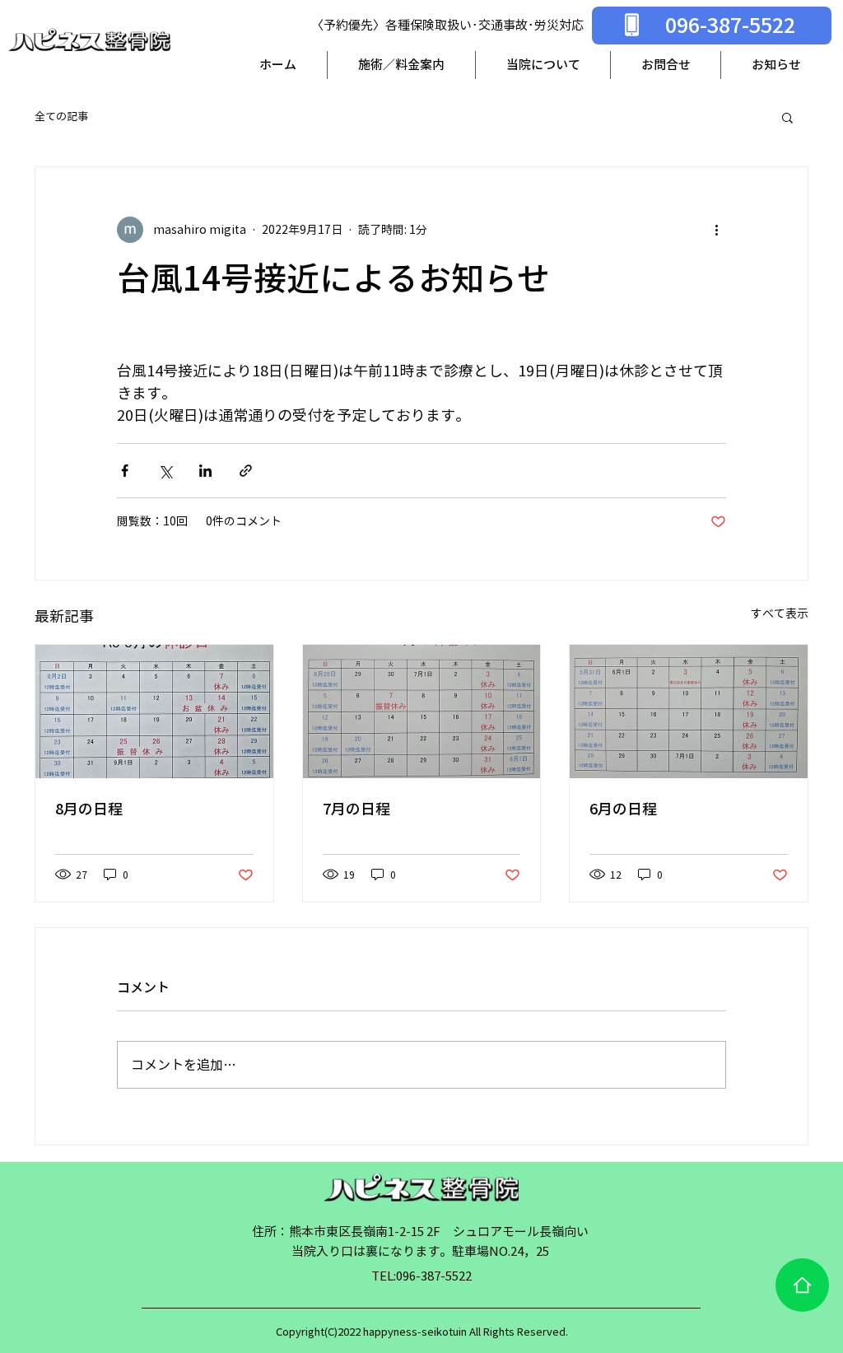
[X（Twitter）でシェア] (165, 470)
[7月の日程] (422, 711)
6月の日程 (623, 808)
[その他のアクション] (716, 230)
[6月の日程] (689, 711)
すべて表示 (779, 613)
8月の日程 (89, 808)
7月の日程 (356, 808)
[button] (787, 117)
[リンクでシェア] (246, 470)
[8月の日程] (154, 711)
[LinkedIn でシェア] (205, 470)
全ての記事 (61, 116)
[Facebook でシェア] (125, 470)
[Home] (802, 1285)
